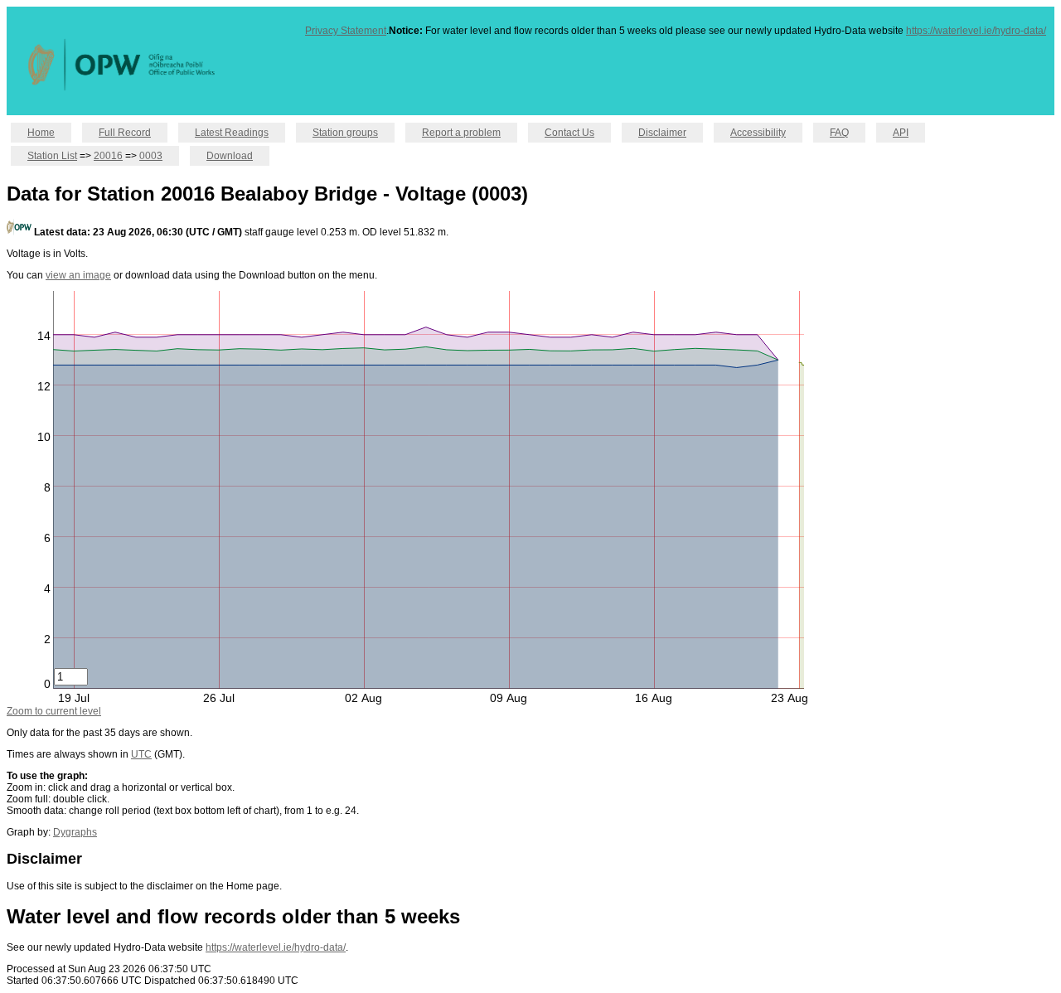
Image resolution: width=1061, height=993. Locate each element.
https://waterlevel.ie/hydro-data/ (976, 30)
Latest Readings (232, 132)
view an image (78, 275)
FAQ (839, 132)
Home (41, 132)
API (900, 132)
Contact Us (569, 132)
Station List (52, 156)
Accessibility (758, 132)
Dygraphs (75, 832)
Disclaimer (662, 132)
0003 (150, 156)
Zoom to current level (54, 711)
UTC (141, 754)
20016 (108, 156)
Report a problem (461, 132)
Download (229, 156)
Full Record (125, 132)
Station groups (345, 132)
